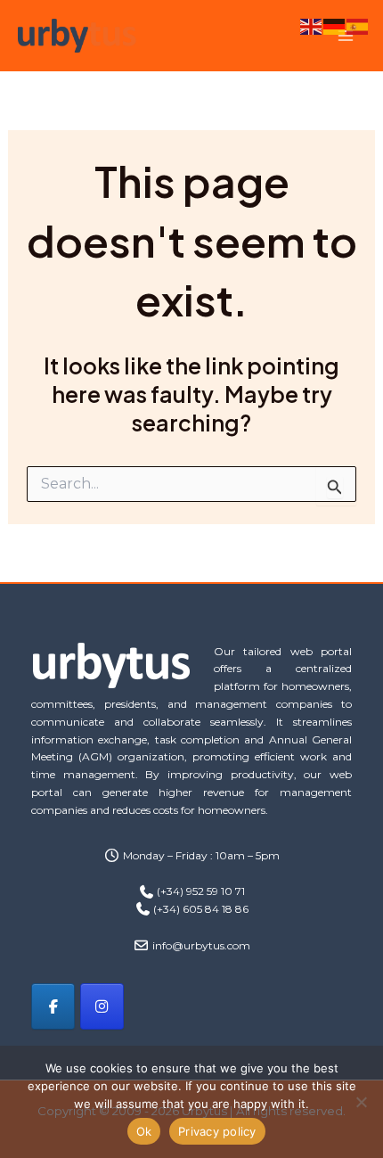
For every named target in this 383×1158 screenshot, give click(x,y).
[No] (361, 1102)
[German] (334, 25)
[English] (311, 25)
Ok (144, 1131)
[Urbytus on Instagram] (102, 1006)
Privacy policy (217, 1131)
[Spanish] (358, 25)
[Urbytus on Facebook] (53, 1006)
